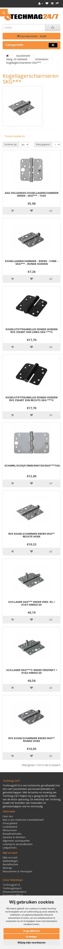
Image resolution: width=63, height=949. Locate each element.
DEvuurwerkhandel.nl (14, 891)
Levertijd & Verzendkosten (18, 844)
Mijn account (10, 857)
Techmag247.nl (11, 884)
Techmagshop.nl (12, 888)
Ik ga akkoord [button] (31, 930)
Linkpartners (10, 847)
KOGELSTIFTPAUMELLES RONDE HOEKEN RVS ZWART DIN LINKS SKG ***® (32, 330)
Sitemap (7, 868)
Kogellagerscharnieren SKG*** (23, 62)
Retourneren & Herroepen (17, 871)
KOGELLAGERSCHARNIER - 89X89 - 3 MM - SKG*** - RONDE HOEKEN (31, 262)
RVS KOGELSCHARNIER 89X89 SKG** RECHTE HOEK (31, 535)
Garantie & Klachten (14, 837)
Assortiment (23, 55)
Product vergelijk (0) (14, 136)
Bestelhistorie (10, 864)
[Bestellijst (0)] (47, 3)
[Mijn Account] (40, 3)
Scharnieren (41, 59)
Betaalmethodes (12, 833)
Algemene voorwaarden (16, 840)
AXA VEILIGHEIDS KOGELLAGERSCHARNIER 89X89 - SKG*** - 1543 (31, 194)
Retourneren (10, 830)
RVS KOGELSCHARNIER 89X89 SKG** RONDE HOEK (31, 739)
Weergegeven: (43, 144)
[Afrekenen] (57, 3)
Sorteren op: (11, 144)
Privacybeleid (10, 823)
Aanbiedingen (10, 861)
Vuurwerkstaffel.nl (13, 895)
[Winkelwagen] (52, 3)
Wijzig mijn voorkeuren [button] (32, 942)
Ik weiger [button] (31, 936)
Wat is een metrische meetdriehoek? (23, 819)
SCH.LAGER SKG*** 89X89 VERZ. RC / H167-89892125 (31, 603)
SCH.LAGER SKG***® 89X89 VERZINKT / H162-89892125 (31, 671)
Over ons (8, 816)
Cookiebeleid (10, 826)
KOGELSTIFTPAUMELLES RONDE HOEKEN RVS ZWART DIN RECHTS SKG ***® (32, 399)
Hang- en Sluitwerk (16, 59)
